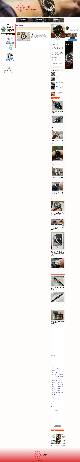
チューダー (61, 376)
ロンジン (61, 384)
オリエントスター (58, 372)
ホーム (30, 16)
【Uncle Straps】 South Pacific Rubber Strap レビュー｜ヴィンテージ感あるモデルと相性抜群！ (57, 305)
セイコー (53, 376)
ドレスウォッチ (57, 378)
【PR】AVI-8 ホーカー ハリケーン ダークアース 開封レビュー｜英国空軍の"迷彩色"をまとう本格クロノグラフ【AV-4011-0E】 (58, 213)
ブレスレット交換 (59, 382)
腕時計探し (43, 34)
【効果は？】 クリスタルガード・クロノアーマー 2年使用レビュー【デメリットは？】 (58, 142)
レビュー (41, 34)
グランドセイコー (60, 374)
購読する (54, 430)
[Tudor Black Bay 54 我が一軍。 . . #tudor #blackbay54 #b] (69, 35)
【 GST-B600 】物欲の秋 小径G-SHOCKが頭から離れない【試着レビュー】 (60, 74)
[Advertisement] (57, 340)
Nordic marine (37, 34)
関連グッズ (53, 394)
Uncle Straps (57, 368)
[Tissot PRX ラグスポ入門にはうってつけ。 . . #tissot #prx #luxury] (72, 35)
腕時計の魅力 (60, 386)
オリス (53, 374)
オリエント (53, 372)
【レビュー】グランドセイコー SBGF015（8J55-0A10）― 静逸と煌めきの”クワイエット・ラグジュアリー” (57, 271)
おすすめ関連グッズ (54, 370)
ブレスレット (53, 382)
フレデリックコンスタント (55, 380)
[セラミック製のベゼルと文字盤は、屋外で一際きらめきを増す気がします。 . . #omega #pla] (75, 35)
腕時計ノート (59, 388)
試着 (62, 392)
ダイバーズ (57, 376)
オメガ (60, 370)
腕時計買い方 (58, 392)
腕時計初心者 (53, 390)
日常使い (53, 386)
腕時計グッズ (53, 388)
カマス (56, 374)
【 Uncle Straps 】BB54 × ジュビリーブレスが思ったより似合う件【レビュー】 (60, 78)
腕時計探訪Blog (45, 455)
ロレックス (57, 384)
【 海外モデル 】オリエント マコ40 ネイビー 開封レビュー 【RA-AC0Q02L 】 (57, 193)
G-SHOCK (53, 366)
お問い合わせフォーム (50, 16)
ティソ (53, 378)
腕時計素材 (53, 392)
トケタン (29, 7)
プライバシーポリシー (40, 16)
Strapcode (53, 368)
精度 (56, 386)
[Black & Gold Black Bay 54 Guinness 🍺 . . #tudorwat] (66, 35)
